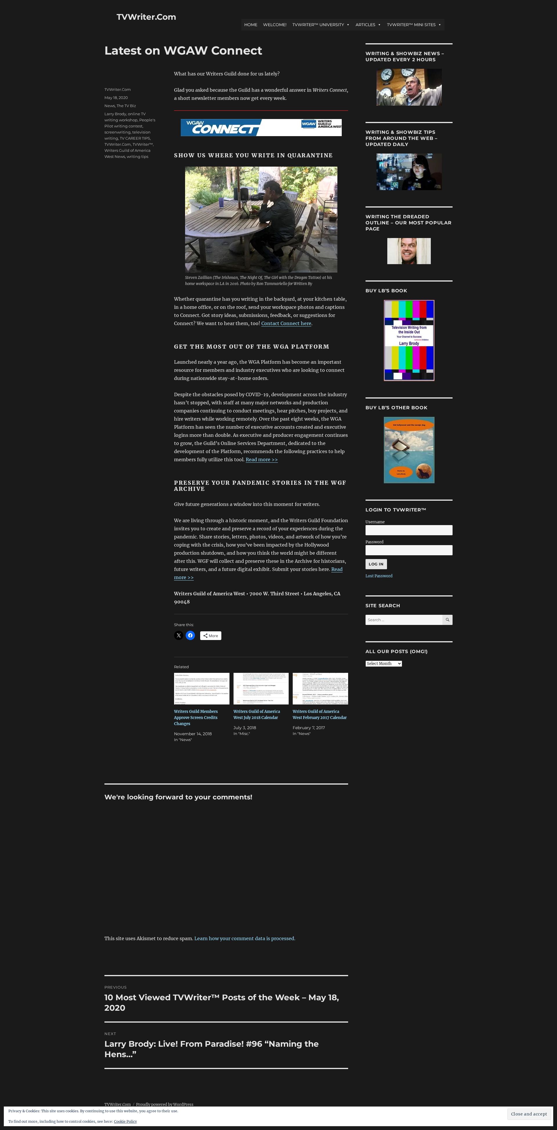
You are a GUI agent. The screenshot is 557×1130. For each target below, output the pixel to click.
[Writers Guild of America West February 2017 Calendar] (320, 688)
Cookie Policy (125, 1121)
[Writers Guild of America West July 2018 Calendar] (261, 688)
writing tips (137, 156)
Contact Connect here (286, 323)
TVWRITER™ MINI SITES (411, 24)
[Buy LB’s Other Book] (409, 450)
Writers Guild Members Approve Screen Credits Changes (196, 717)
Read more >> (262, 459)
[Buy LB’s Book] (409, 340)
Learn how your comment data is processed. (244, 938)
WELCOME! (275, 24)
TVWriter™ (143, 144)
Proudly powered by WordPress (164, 1104)
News (109, 105)
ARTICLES (365, 24)
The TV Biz (126, 105)
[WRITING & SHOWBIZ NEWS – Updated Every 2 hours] (409, 87)
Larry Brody (115, 113)
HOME (250, 24)
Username (375, 522)
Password (375, 542)
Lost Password (379, 576)
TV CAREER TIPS (135, 138)
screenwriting (117, 132)
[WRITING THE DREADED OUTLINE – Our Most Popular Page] (409, 251)
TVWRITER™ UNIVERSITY (318, 24)
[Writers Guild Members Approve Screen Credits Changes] (201, 688)
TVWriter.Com (146, 17)
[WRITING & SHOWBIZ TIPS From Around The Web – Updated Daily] (409, 172)
